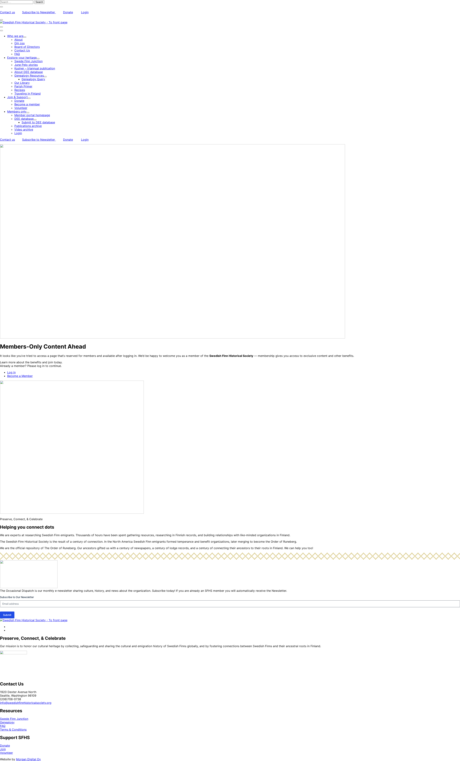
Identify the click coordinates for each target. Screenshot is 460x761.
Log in (11, 372)
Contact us (7, 12)
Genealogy (7, 722)
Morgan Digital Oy (28, 759)
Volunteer (6, 753)
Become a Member (20, 376)
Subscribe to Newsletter (39, 12)
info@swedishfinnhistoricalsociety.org (25, 703)
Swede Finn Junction (14, 719)
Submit (7, 614)
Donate (68, 12)
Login (85, 12)
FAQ (2, 726)
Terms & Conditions (13, 729)
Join (3, 749)
